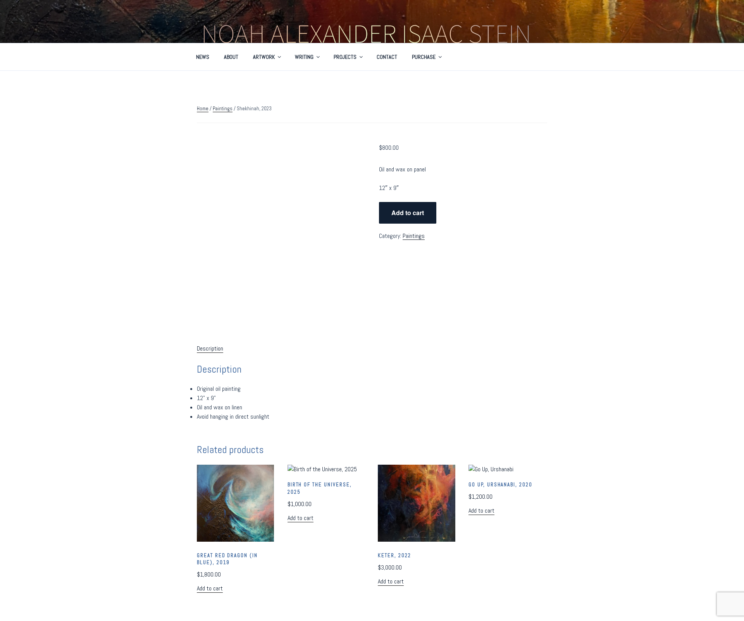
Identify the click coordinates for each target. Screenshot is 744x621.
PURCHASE (424, 56)
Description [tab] (210, 348)
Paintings (222, 108)
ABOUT (231, 56)
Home (202, 108)
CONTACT (387, 56)
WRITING (304, 56)
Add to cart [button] (210, 588)
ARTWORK (264, 56)
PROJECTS (345, 56)
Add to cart (407, 212)
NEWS (202, 56)
